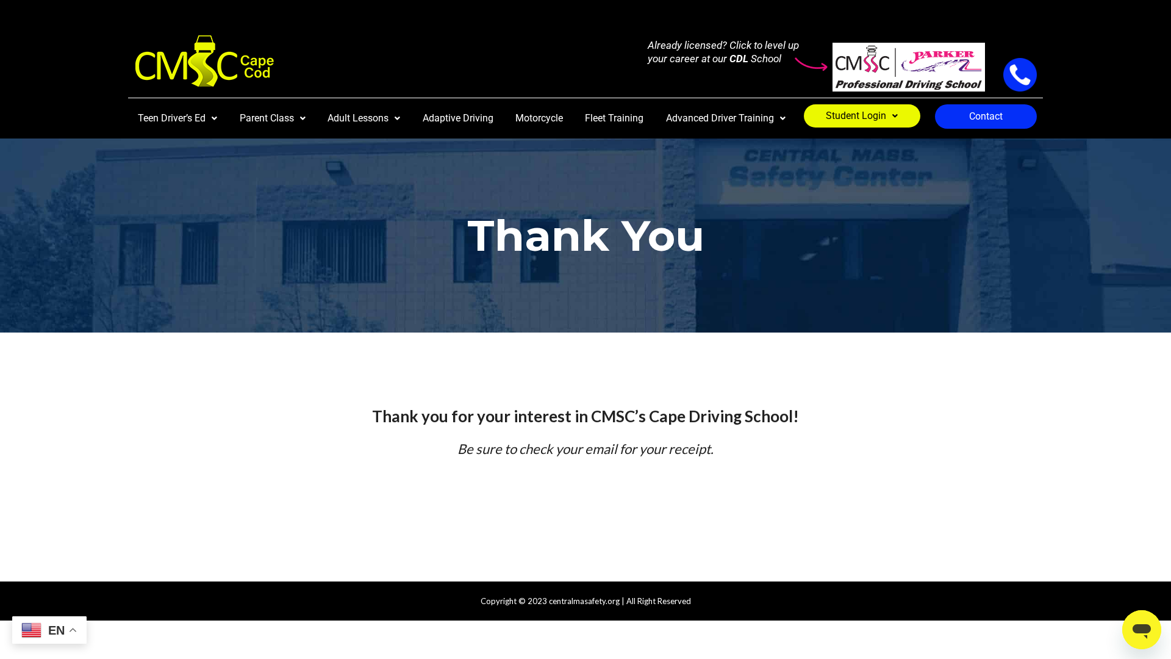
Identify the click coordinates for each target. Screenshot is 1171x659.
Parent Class (267, 118)
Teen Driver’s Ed (172, 118)
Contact (986, 116)
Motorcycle (539, 118)
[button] (177, 118)
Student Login (856, 115)
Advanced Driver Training (720, 118)
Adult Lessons (358, 118)
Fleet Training (614, 118)
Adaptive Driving (458, 118)
